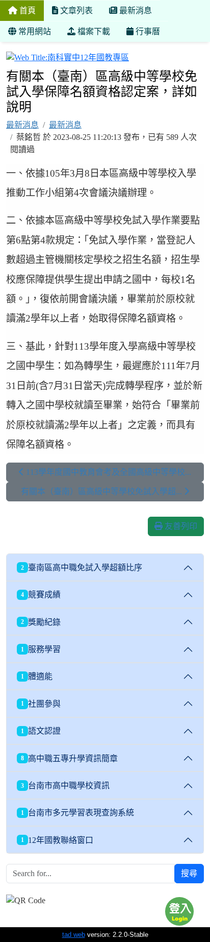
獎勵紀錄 (41, 622)
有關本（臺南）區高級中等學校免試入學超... (102, 491)
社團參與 (41, 703)
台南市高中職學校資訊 (65, 785)
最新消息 (22, 124)
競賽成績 (41, 594)
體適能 (36, 676)
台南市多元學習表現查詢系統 (77, 812)
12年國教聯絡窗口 (57, 840)
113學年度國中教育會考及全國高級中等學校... (107, 472)
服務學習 (41, 649)
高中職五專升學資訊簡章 (69, 758)
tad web (73, 934)
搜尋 (189, 873)
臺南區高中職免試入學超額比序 (81, 567)
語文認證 (41, 731)
